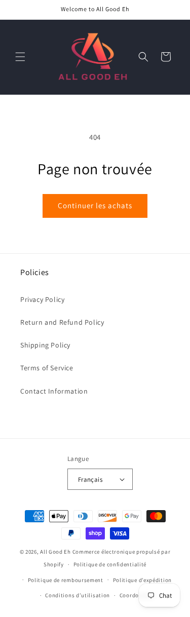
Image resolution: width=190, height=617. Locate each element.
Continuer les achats (95, 205)
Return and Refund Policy (62, 322)
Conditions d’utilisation (77, 595)
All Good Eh (55, 551)
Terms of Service (46, 367)
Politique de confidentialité (110, 564)
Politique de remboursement (65, 580)
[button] (20, 57)
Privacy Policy (42, 299)
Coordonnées (137, 595)
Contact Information (54, 391)
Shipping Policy (45, 345)
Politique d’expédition (142, 580)
